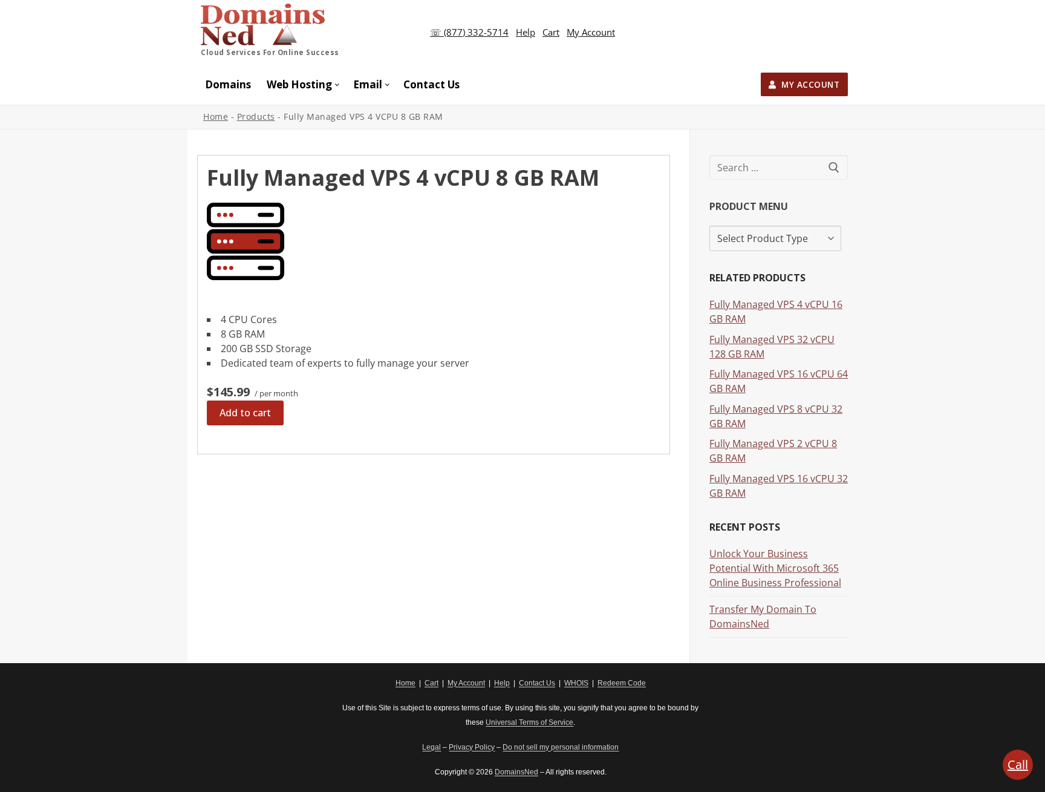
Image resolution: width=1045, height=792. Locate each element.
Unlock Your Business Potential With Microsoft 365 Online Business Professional (775, 568)
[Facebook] (206, 690)
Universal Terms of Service (529, 722)
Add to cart (245, 412)
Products (256, 116)
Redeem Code (621, 683)
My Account (591, 32)
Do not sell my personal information (561, 747)
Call (1018, 764)
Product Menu (748, 206)
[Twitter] (225, 690)
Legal (431, 747)
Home (215, 116)
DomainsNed (516, 772)
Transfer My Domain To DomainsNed (762, 616)
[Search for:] (778, 167)
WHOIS (576, 683)
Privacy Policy (472, 747)
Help (525, 32)
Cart (550, 32)
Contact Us (537, 683)
